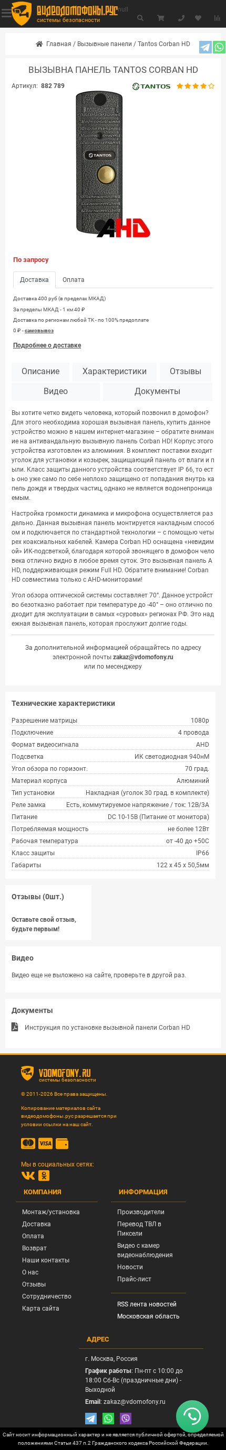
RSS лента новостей (147, 1304)
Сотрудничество (46, 1296)
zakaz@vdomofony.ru (143, 657)
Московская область (148, 1316)
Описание (40, 371)
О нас (30, 1272)
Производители (141, 1212)
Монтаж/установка (51, 1212)
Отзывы (185, 371)
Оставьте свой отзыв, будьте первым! (44, 924)
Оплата (33, 1236)
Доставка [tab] (34, 280)
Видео (56, 391)
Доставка (36, 1224)
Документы (157, 391)
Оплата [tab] (74, 280)
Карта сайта (40, 1308)
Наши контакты (45, 1260)
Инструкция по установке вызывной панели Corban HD (107, 1027)
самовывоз (39, 330)
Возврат (34, 1248)
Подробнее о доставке (47, 345)
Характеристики (115, 371)
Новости (130, 1267)
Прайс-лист (134, 1279)
